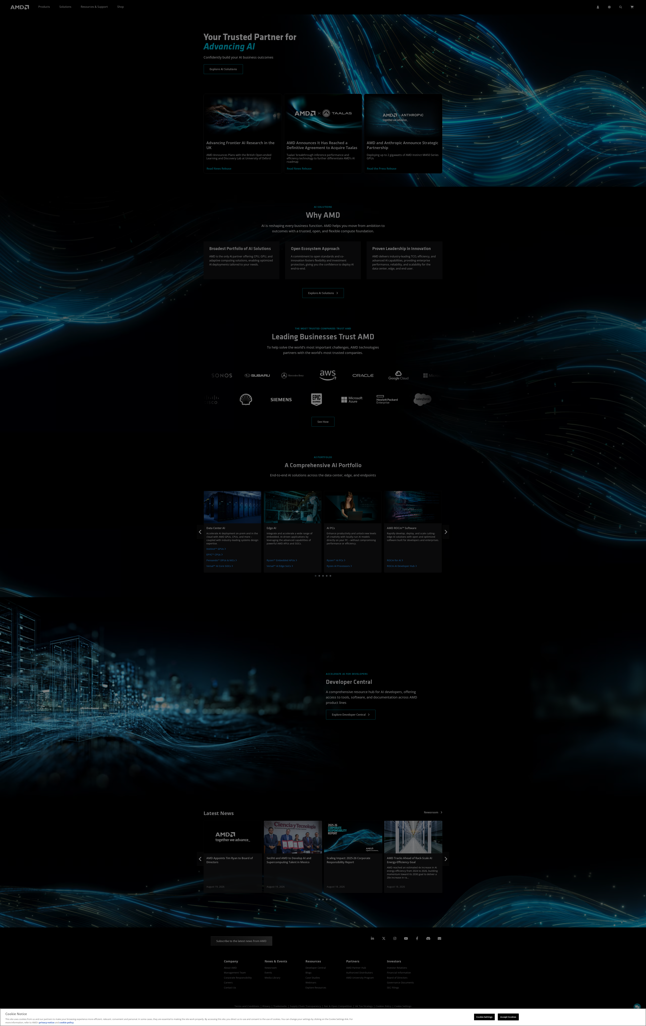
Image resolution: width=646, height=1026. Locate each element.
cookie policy (66, 1022)
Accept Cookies (508, 1016)
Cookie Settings (484, 1016)
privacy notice (47, 1022)
